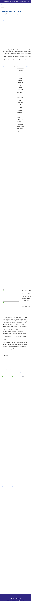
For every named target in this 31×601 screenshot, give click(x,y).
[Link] (2, 5)
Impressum (12, 598)
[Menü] (8, 5)
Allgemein (18, 14)
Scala (12, 14)
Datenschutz (18, 598)
